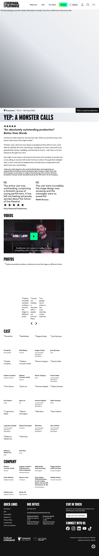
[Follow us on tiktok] (90, 528)
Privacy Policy (8, 520)
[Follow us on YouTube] (84, 528)
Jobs (5, 511)
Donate (63, 5)
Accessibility (7, 514)
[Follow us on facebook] (68, 528)
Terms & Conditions (10, 525)
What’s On (33, 5)
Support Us (7, 517)
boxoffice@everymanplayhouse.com (38, 512)
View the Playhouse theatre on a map (33, 522)
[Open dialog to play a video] (34, 236)
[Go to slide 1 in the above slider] (25, 307)
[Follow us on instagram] (73, 528)
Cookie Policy (8, 523)
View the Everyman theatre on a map (49, 522)
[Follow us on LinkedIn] (79, 528)
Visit (43, 5)
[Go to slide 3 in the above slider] (42, 307)
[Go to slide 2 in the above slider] (34, 308)
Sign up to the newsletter (76, 515)
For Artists (52, 5)
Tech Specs (7, 509)
